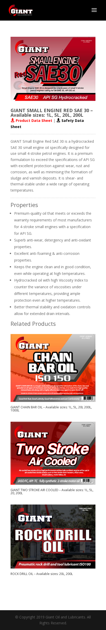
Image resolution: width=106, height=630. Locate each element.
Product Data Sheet (33, 120)
